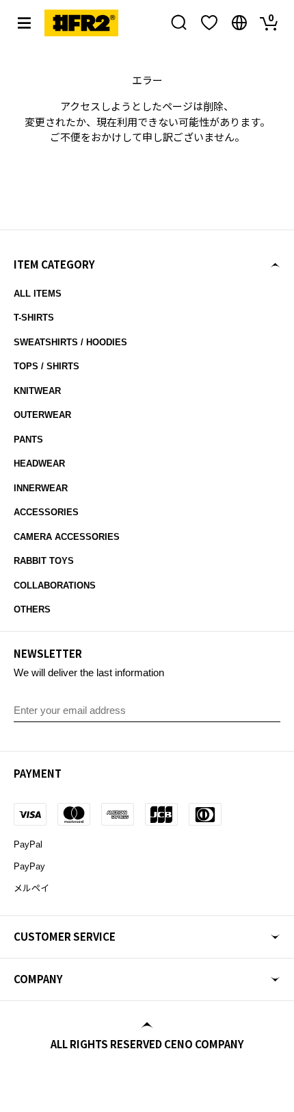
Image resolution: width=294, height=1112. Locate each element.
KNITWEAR (37, 391)
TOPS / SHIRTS (46, 366)
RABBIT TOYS (44, 561)
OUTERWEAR (42, 415)
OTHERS (32, 609)
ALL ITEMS (38, 293)
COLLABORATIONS (55, 585)
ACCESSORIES (46, 512)
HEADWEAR (39, 463)
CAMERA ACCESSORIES (67, 537)
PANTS (28, 439)
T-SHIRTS (34, 317)
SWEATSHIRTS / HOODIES (70, 342)
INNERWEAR (41, 488)
